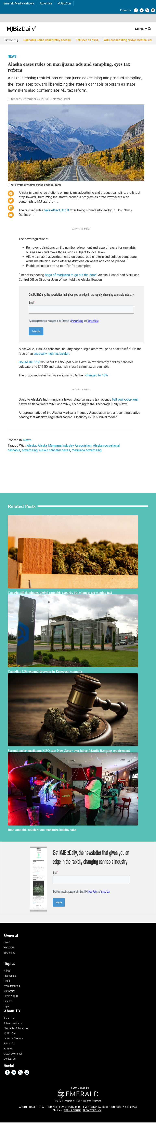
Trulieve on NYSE (87, 40)
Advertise (46, 3)
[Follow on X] (147, 10)
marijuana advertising (87, 450)
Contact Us (10, 1059)
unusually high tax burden (51, 354)
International (10, 976)
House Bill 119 (29, 362)
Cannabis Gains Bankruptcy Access (47, 40)
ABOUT (23, 1107)
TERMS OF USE (72, 1110)
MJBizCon (64, 3)
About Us (9, 1018)
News (12, 56)
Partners (8, 1048)
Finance (8, 1001)
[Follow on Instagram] (153, 10)
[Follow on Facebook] (136, 10)
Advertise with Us (13, 1023)
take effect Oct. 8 (56, 210)
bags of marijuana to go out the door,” (71, 275)
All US (7, 971)
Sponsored (9, 952)
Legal (6, 1006)
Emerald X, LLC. (72, 1101)
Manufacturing (12, 986)
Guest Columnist (13, 1053)
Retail (7, 981)
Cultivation (9, 991)
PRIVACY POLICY (92, 1110)
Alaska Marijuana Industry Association (65, 445)
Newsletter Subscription (16, 1028)
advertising (30, 450)
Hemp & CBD (11, 996)
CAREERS (34, 1107)
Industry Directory (13, 1038)
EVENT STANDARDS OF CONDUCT (102, 1107)
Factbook (9, 1043)
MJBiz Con (10, 1033)
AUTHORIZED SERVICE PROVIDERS (61, 1107)
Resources (9, 947)
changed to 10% (96, 375)
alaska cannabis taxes (54, 450)
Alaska (31, 445)
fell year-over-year (125, 399)
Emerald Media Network (19, 3)
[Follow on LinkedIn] (142, 10)
